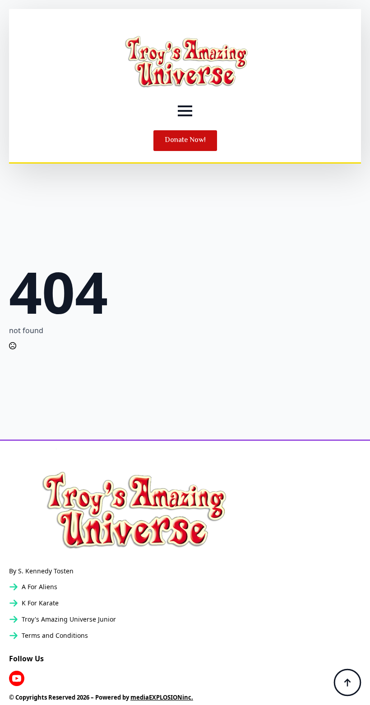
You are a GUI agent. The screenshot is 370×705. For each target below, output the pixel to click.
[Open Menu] (185, 111)
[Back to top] (347, 682)
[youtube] (16, 678)
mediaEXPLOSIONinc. (161, 697)
